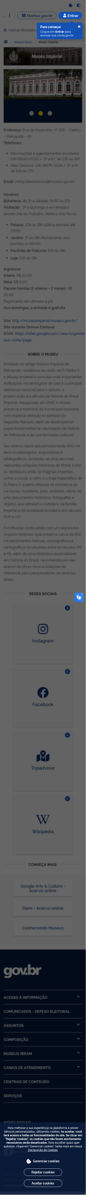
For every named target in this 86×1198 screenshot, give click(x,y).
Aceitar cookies (43, 1183)
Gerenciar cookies (46, 1161)
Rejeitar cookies (43, 1172)
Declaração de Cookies (43, 1150)
